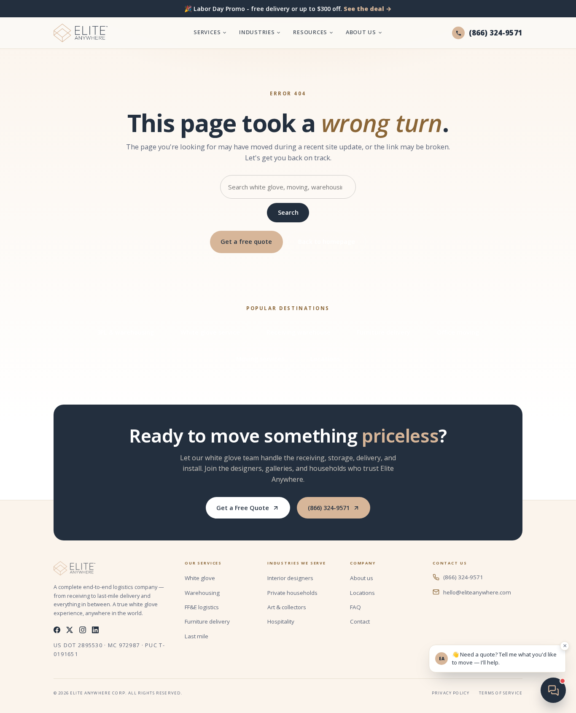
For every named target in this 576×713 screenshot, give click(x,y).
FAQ (355, 607)
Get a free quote (246, 242)
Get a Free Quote (242, 508)
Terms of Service (500, 693)
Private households (292, 593)
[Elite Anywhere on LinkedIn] (95, 630)
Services (207, 32)
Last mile (196, 636)
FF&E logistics (202, 607)
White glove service (210, 332)
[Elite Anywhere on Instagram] (82, 630)
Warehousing (202, 593)
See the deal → (368, 9)
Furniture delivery (383, 332)
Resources (310, 32)
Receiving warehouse (298, 332)
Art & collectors (286, 607)
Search (288, 212)
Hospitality (280, 621)
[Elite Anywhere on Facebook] (57, 630)
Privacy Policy (450, 693)
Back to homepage (326, 242)
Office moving (458, 332)
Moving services (260, 359)
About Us (361, 32)
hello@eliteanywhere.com (477, 592)
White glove (200, 578)
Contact (360, 621)
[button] (497, 658)
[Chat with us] (553, 690)
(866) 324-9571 (329, 508)
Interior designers (290, 578)
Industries (257, 32)
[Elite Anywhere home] (81, 33)
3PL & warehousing (125, 332)
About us (361, 578)
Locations (325, 359)
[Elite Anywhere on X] (69, 630)
